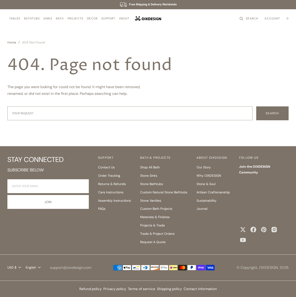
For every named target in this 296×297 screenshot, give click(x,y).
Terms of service (141, 289)
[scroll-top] (285, 286)
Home (11, 42)
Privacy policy (114, 289)
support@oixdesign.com (70, 267)
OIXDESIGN (268, 267)
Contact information (200, 289)
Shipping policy (169, 289)
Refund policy (90, 289)
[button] (14, 19)
